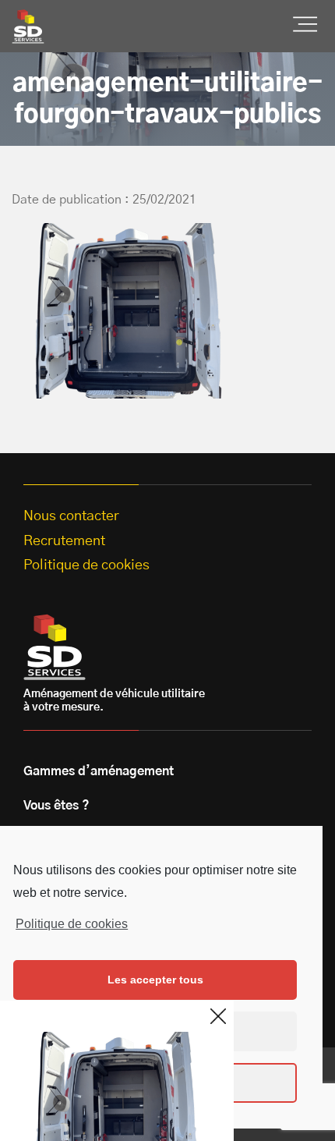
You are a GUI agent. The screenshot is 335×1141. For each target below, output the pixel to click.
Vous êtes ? (56, 805)
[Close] (218, 1016)
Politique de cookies (72, 923)
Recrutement (64, 541)
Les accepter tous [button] (155, 979)
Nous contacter (71, 516)
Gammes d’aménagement (98, 771)
